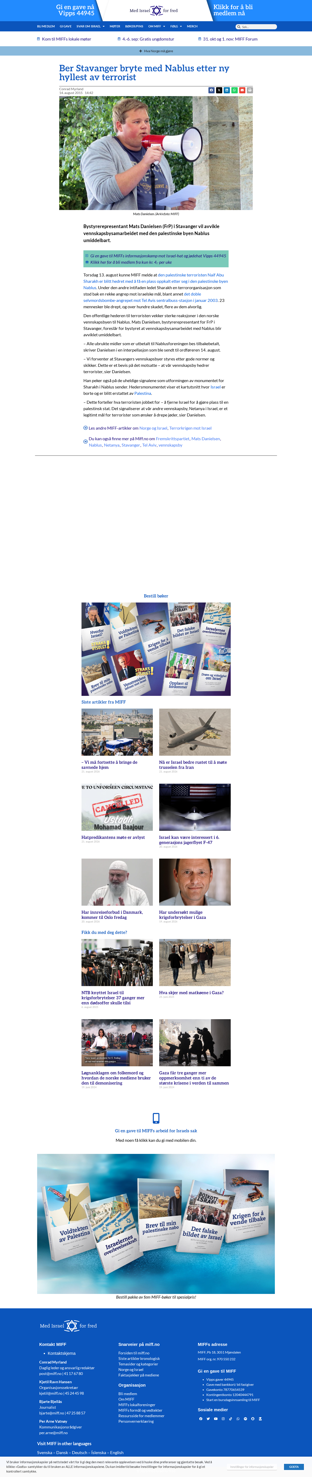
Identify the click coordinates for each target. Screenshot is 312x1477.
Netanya (111, 444)
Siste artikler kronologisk (139, 1358)
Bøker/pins (134, 26)
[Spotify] (245, 1418)
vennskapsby (170, 444)
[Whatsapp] (238, 1418)
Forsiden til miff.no (133, 1353)
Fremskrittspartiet (172, 438)
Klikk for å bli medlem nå (233, 10)
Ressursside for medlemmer (141, 1415)
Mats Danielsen (205, 438)
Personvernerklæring (136, 1421)
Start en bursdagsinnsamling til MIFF (233, 1400)
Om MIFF (126, 1399)
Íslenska (98, 1452)
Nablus (95, 444)
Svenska (44, 1452)
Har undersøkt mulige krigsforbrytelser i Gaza (182, 915)
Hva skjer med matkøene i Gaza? (191, 992)
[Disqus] (156, 516)
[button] (219, 90)
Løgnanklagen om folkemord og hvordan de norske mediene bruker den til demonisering (116, 1078)
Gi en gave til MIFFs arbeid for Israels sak (156, 1131)
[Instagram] (223, 1418)
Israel (216, 386)
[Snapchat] (253, 1418)
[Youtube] (216, 1418)
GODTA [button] (294, 1467)
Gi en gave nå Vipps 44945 (75, 10)
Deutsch (79, 1452)
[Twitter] (208, 1418)
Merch (192, 26)
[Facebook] (201, 1418)
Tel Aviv (149, 444)
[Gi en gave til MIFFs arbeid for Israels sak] (156, 1118)
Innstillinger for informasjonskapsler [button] (252, 1467)
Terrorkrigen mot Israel (190, 427)
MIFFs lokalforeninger (136, 1404)
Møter (115, 26)
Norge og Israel (153, 427)
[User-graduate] (260, 1418)
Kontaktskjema (62, 1353)
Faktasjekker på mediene (138, 1375)
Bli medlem (46, 26)
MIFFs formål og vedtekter (140, 1410)
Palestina (142, 393)
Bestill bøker (156, 596)
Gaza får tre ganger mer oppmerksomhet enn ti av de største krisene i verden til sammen (194, 1078)
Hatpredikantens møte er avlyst (113, 837)
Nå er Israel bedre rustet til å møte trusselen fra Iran (193, 765)
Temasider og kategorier (138, 1364)
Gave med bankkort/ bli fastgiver (230, 1384)
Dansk (62, 1452)
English (117, 1452)
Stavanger (131, 444)
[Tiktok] (231, 1418)
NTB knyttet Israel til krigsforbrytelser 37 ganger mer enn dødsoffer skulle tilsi (113, 998)
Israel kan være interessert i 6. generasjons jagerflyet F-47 (189, 840)
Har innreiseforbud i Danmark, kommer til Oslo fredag (112, 915)
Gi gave (66, 26)
